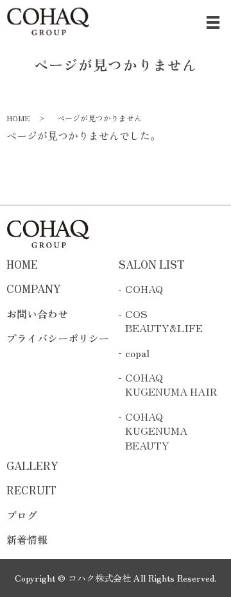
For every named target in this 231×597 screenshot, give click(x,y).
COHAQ (144, 289)
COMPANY (33, 289)
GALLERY (32, 465)
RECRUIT (31, 490)
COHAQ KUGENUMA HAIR (171, 384)
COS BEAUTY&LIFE (164, 321)
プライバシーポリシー (57, 338)
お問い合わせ (37, 314)
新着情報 (26, 539)
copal (137, 353)
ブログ (21, 515)
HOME (18, 117)
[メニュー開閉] (213, 22)
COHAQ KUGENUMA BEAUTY (156, 430)
